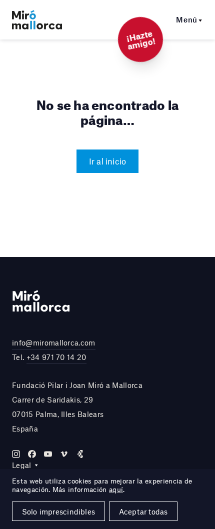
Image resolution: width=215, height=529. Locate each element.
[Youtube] (48, 454)
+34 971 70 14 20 (56, 357)
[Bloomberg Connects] (80, 454)
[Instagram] (16, 454)
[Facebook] (32, 454)
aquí (116, 490)
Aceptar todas (143, 511)
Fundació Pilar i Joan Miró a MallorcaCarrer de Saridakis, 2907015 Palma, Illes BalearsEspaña (77, 406)
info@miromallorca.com (54, 342)
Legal (22, 465)
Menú (187, 19)
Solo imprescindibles (58, 511)
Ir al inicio (107, 161)
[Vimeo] (64, 454)
